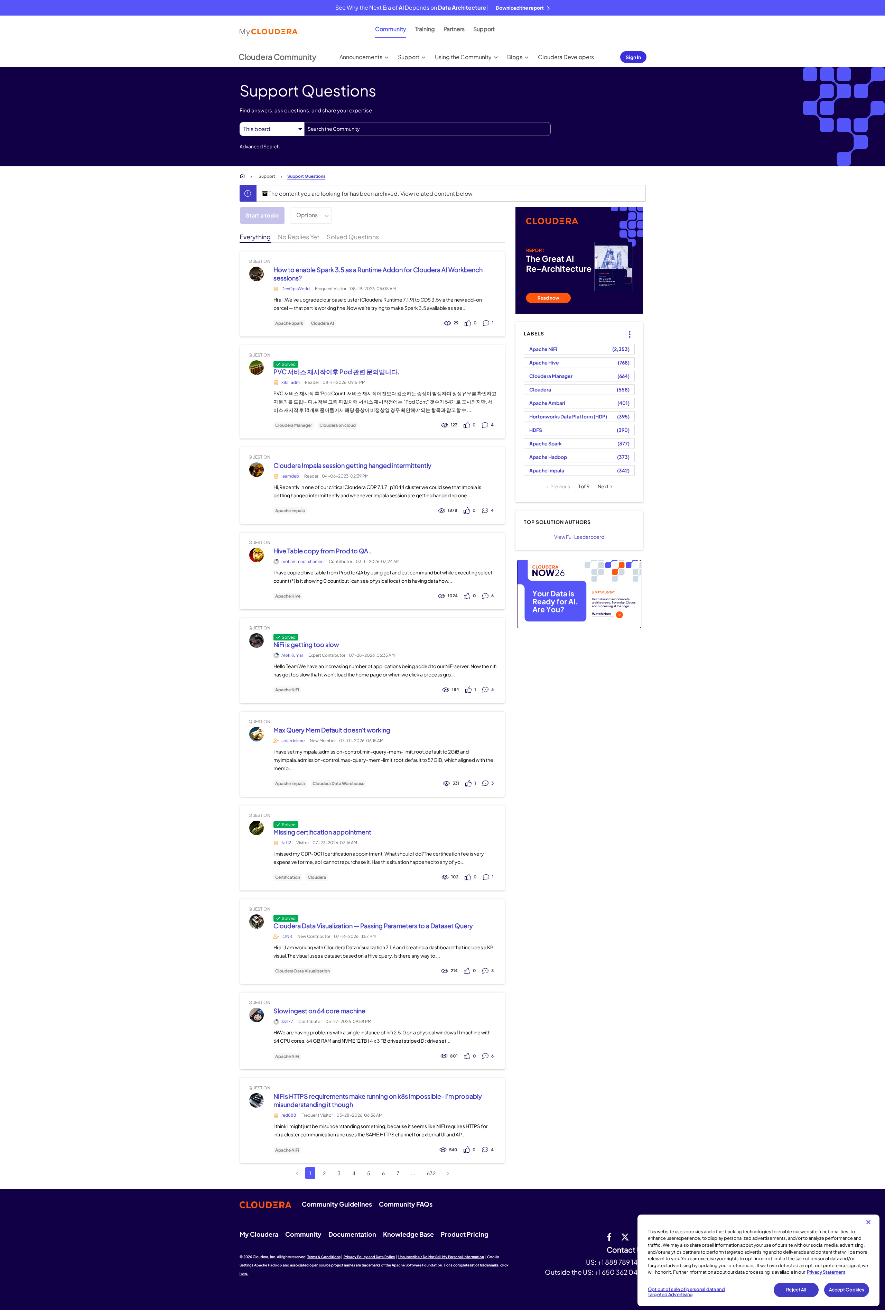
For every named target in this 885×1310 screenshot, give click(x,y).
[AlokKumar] (256, 640)
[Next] (448, 1173)
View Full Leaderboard (579, 537)
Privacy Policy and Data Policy (369, 1257)
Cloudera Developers (566, 57)
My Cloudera (259, 1234)
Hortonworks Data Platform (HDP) (568, 416)
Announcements (360, 57)
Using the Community (463, 57)
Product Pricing (464, 1234)
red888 (288, 1115)
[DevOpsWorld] (256, 273)
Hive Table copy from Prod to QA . (322, 551)
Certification (287, 877)
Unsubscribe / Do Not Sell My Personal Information (441, 1257)
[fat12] (256, 828)
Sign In (633, 57)
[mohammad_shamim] (256, 555)
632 (431, 1173)
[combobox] (427, 129)
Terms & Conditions (324, 1257)
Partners (454, 29)
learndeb (290, 476)
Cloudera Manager (293, 425)
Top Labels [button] (625, 328)
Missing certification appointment (322, 832)
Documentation (352, 1234)
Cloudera (317, 877)
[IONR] (256, 921)
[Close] (868, 1222)
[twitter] (625, 1236)
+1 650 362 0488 (620, 1272)
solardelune (293, 740)
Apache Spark (289, 323)
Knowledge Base (408, 1234)
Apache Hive (287, 596)
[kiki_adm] (256, 367)
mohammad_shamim (302, 561)
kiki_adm (290, 382)
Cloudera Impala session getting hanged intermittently (352, 465)
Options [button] (307, 215)
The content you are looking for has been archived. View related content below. (371, 193)
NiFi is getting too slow (306, 644)
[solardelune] (256, 734)
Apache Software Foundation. (418, 1265)
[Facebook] (609, 1236)
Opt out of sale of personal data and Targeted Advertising (686, 1292)
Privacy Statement (826, 1272)
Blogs (514, 57)
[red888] (256, 1100)
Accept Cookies (847, 1289)
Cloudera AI (322, 323)
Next (603, 486)
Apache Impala (290, 511)
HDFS (535, 430)
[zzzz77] (256, 1015)
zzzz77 (287, 1021)
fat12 (286, 842)
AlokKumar (292, 655)
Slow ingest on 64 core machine (319, 1011)
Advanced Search (260, 146)
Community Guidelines (337, 1204)
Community (390, 29)
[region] (758, 1261)
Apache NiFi (287, 690)
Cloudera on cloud (337, 425)
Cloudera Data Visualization (302, 971)
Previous (560, 486)
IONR (286, 936)
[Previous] (297, 1173)
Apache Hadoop (548, 457)
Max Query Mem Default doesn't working (331, 730)
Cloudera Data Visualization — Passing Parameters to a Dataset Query (373, 926)
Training (425, 29)
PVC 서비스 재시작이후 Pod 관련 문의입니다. (336, 372)
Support (484, 29)
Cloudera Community (277, 57)
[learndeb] (256, 469)
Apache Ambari (547, 403)
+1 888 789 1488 (621, 1262)
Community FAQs (405, 1204)
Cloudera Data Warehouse (338, 784)
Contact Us (626, 1250)
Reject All (796, 1289)
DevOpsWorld (295, 288)
